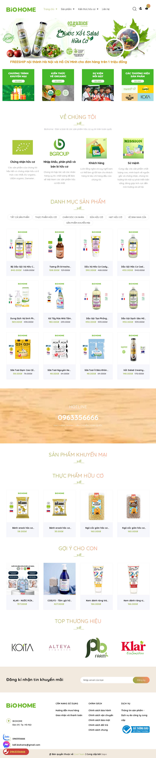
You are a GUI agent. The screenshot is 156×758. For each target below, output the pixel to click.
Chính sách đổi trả (98, 725)
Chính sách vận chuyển (101, 715)
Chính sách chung (98, 730)
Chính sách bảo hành (100, 710)
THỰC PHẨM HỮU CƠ (46, 217)
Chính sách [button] (95, 703)
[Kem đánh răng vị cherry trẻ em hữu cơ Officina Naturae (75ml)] (133, 579)
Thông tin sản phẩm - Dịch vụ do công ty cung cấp (134, 715)
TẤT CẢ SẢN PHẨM (19, 217)
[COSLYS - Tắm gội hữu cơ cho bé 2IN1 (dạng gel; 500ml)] (60, 579)
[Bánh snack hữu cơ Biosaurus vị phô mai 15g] (60, 506)
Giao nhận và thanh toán (69, 715)
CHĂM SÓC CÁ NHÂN (73, 217)
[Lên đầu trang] (147, 750)
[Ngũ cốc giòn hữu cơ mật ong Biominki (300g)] (96, 506)
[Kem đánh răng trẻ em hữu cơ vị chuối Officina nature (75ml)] (96, 579)
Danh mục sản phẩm (78, 201)
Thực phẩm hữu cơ (78, 475)
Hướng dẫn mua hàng (67, 710)
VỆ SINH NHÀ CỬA (137, 217)
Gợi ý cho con (77, 548)
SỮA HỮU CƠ (96, 217)
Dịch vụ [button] (125, 703)
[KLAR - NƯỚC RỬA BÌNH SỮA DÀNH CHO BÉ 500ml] (23, 579)
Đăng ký (141, 680)
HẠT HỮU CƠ (115, 217)
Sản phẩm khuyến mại (78, 454)
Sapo (104, 754)
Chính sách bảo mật (99, 720)
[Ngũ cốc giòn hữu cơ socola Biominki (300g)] (133, 506)
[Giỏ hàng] (147, 9)
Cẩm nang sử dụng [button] (67, 703)
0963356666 (78, 417)
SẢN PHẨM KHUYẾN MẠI (78, 222)
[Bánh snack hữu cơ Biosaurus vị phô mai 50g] (23, 506)
